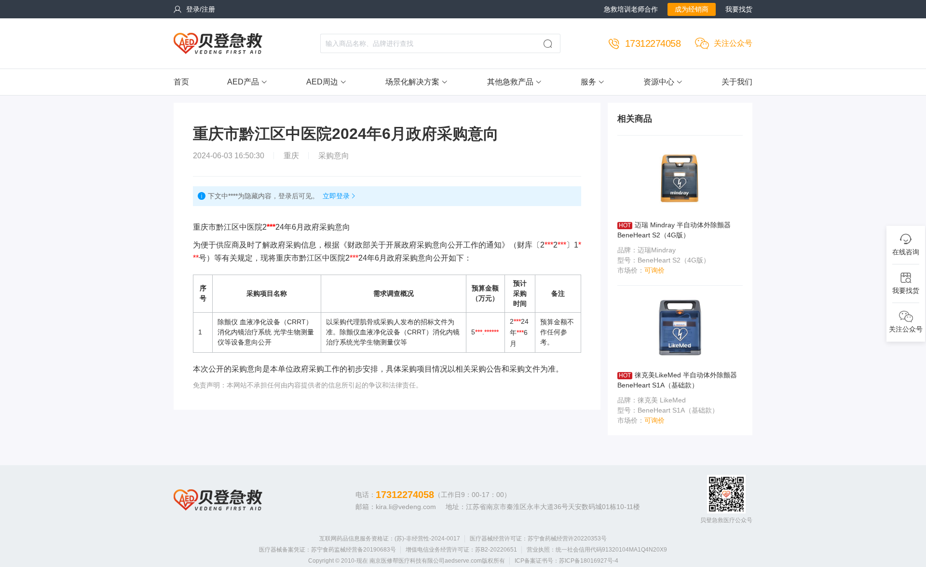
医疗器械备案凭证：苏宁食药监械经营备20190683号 (327, 549)
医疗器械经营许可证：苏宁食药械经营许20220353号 (538, 538)
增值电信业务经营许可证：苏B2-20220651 (461, 549)
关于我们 (737, 82)
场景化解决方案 (412, 82)
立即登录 (336, 196)
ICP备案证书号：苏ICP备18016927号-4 (566, 560)
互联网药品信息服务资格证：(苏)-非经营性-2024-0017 (389, 538)
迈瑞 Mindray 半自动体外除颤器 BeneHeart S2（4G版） (674, 230)
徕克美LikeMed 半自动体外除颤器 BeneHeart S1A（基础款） (677, 380)
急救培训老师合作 (631, 9)
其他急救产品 (510, 82)
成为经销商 (691, 9)
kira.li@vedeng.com (406, 507)
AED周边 (322, 82)
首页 (181, 82)
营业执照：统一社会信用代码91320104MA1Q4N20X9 (597, 549)
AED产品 (243, 82)
